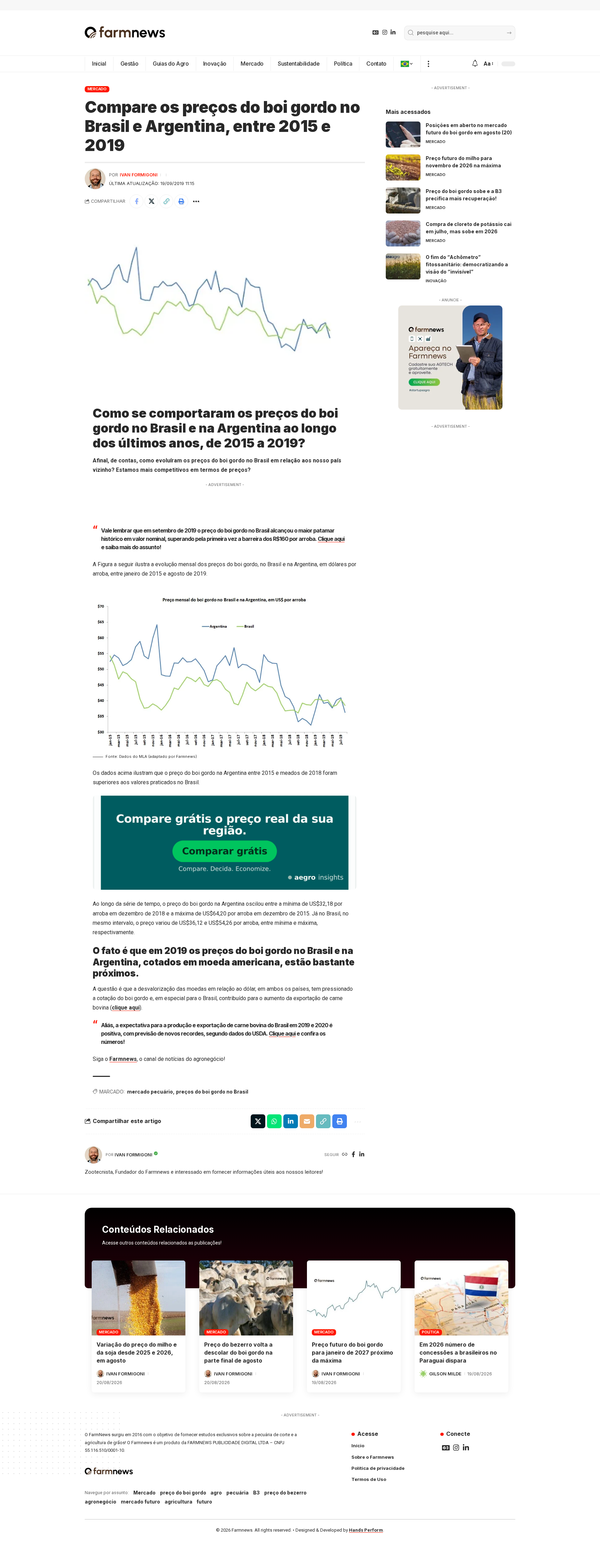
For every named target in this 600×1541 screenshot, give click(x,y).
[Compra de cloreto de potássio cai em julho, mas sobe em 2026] (403, 233)
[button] (428, 64)
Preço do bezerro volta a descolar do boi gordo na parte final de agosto (238, 1352)
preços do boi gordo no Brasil (212, 1092)
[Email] (307, 1121)
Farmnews (123, 1059)
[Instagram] (385, 32)
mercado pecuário (150, 1092)
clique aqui (126, 1007)
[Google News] (376, 32)
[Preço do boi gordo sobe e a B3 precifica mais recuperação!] (403, 200)
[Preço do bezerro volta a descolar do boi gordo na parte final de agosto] (246, 1298)
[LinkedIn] (393, 32)
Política (430, 1332)
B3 (256, 1493)
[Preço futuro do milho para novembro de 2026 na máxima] (403, 167)
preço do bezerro (285, 1493)
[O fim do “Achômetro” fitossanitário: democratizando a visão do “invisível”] (403, 266)
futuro (204, 1502)
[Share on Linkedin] (290, 1121)
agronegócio (100, 1502)
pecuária (237, 1493)
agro (216, 1493)
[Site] (344, 1155)
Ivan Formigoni (139, 174)
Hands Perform (366, 1530)
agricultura (178, 1502)
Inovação (436, 280)
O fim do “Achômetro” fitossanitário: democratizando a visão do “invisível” (467, 264)
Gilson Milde (445, 1373)
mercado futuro (140, 1502)
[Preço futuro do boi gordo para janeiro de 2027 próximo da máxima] (354, 1298)
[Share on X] (151, 201)
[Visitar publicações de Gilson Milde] (423, 1373)
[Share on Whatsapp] (274, 1121)
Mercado (97, 88)
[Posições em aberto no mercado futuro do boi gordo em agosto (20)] (403, 135)
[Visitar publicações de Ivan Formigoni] (95, 178)
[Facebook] (353, 1155)
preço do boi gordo (183, 1493)
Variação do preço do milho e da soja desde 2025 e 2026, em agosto (137, 1352)
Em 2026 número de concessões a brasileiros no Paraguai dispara (458, 1352)
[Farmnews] (125, 33)
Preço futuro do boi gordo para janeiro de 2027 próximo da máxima (352, 1352)
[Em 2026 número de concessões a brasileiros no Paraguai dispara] (461, 1298)
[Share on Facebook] (136, 201)
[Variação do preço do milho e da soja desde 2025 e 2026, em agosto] (138, 1298)
